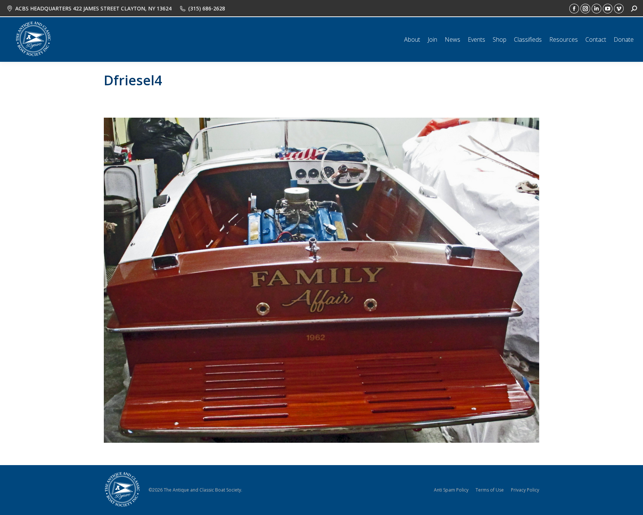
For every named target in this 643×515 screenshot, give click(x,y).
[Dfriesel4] (321, 280)
